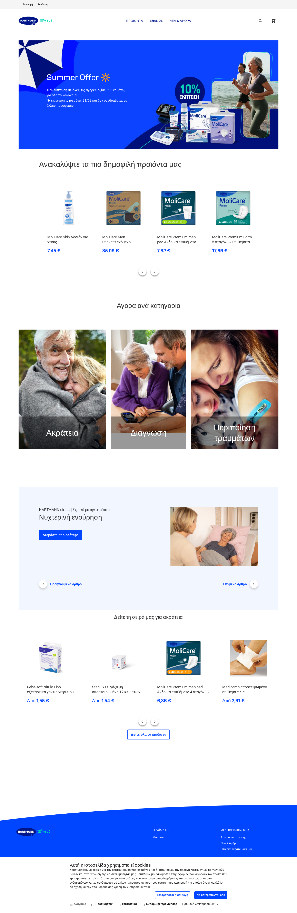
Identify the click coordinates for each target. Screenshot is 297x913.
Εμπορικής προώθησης (161, 904)
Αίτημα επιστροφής (233, 837)
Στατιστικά (129, 904)
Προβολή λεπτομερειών (198, 904)
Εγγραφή (28, 4)
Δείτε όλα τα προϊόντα (148, 734)
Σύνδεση (43, 4)
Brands (156, 21)
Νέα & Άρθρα (180, 21)
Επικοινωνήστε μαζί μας (237, 849)
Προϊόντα (134, 21)
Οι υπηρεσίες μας (235, 830)
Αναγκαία (80, 904)
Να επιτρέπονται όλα (211, 895)
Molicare (158, 837)
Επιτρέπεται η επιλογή (172, 895)
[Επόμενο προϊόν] (155, 271)
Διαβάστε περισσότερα (61, 535)
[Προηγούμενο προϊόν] (142, 271)
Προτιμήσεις (104, 904)
